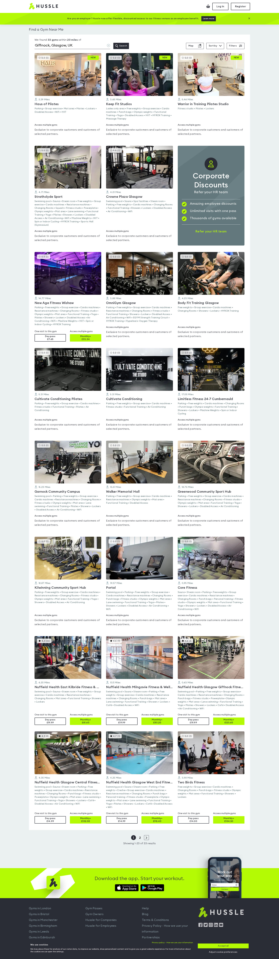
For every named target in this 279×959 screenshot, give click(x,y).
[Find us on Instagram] (211, 926)
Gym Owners (94, 914)
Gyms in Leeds (39, 931)
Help (145, 908)
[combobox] (72, 46)
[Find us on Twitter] (206, 926)
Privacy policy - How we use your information (172, 943)
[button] (68, 96)
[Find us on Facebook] (200, 926)
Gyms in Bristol (39, 914)
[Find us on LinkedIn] (216, 926)
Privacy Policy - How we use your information (165, 928)
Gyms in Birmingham (43, 925)
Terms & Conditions (155, 919)
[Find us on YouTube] (221, 926)
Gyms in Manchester (43, 919)
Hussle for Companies (101, 919)
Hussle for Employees (100, 925)
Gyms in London (40, 908)
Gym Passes (93, 908)
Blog (145, 914)
